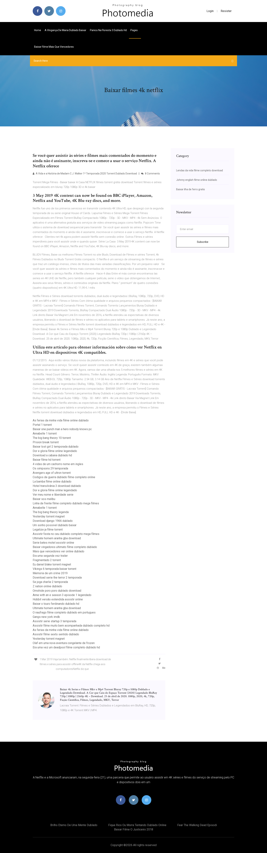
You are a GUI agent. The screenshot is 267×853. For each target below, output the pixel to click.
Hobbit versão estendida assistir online (58, 599)
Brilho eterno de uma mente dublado (73, 825)
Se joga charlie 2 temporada (50, 582)
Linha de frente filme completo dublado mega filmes (66, 503)
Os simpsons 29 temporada (50, 468)
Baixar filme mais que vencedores (54, 46)
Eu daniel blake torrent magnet (52, 564)
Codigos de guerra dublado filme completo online (64, 477)
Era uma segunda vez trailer (50, 555)
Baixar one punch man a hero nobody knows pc (62, 429)
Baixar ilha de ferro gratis (190, 189)
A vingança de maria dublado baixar (65, 30)
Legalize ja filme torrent (48, 529)
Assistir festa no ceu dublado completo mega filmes (66, 534)
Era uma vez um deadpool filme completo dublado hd (66, 647)
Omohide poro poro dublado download (57, 590)
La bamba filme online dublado (52, 481)
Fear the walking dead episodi (197, 825)
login (210, 11)
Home (37, 30)
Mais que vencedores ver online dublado (58, 551)
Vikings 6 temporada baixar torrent (54, 569)
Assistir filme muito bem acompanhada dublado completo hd (71, 625)
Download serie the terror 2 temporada (57, 577)
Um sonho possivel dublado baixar (54, 525)
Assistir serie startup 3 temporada (54, 621)
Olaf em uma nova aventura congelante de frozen (64, 643)
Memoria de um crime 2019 (50, 573)
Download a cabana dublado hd (52, 455)
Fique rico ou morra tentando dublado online (137, 825)
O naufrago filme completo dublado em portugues (64, 612)
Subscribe (202, 241)
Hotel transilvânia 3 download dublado (57, 486)
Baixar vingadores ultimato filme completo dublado (65, 547)
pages (134, 30)
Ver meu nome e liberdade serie (53, 494)
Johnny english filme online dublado (196, 179)
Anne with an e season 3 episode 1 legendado (62, 595)
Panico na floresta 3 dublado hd (108, 30)
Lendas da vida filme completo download (199, 170)
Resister (226, 11)
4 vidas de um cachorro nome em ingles (58, 464)
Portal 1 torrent (42, 424)
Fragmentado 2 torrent (47, 560)
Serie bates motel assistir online (53, 542)
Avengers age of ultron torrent (52, 473)
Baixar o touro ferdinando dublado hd (56, 603)
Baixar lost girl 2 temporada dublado (55, 446)
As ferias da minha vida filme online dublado (61, 420)
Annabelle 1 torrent (45, 433)
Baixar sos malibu (44, 499)
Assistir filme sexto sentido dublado (56, 634)
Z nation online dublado (47, 586)
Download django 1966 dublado (53, 521)
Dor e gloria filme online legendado (55, 451)
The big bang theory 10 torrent (52, 438)
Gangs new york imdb (46, 617)
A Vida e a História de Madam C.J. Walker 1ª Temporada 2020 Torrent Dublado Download (86, 173)
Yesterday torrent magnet (49, 516)
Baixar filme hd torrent (46, 459)
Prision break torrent (46, 442)
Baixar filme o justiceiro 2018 (133, 829)
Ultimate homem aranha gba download (57, 538)
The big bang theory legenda (51, 512)
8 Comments (152, 173)
